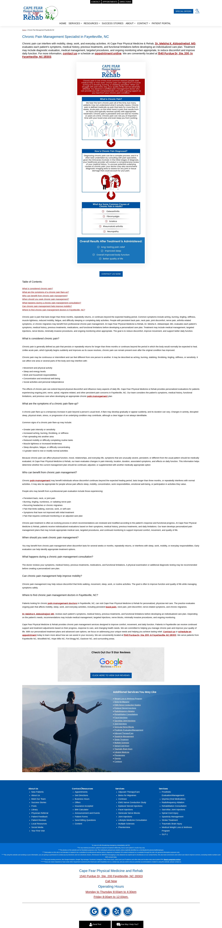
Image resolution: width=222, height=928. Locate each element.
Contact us (169, 631)
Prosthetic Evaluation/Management (128, 730)
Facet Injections (120, 718)
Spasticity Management (124, 736)
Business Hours (82, 799)
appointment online (108, 53)
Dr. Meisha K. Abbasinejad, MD (175, 43)
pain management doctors (62, 603)
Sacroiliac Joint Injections (124, 721)
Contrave (118, 762)
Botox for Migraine (121, 702)
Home (62, 23)
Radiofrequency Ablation (124, 711)
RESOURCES (91, 23)
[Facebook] (105, 912)
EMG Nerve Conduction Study (132, 802)
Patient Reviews (38, 820)
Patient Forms (81, 816)
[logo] (40, 13)
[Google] (94, 912)
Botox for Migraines (127, 795)
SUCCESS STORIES (112, 23)
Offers (77, 802)
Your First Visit (38, 831)
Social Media (37, 827)
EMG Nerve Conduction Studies (127, 705)
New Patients (37, 792)
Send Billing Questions (85, 820)
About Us (35, 795)
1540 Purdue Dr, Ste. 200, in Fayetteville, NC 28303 (150, 635)
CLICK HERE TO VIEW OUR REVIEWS (111, 675)
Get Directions (81, 795)
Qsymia (117, 758)
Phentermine (119, 755)
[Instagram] (128, 912)
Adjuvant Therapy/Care (123, 733)
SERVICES (74, 23)
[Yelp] (116, 912)
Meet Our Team (38, 799)
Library (34, 809)
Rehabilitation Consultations (126, 714)
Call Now (111, 881)
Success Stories (38, 802)
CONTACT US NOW (111, 274)
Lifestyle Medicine (121, 752)
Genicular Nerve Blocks (124, 727)
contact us (70, 53)
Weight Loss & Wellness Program (128, 699)
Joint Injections (120, 724)
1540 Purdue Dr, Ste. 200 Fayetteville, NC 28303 (111, 876)
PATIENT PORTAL (161, 23)
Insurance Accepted (84, 806)
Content (78, 824)
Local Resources (39, 824)
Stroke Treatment (121, 740)
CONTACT (142, 23)
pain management (97, 396)
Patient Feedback (39, 816)
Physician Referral (39, 813)
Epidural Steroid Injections (125, 708)
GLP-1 (165, 834)
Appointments (81, 792)
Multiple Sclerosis (121, 743)
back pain (111, 606)
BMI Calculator (81, 809)
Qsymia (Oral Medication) (173, 799)
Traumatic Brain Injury (123, 749)
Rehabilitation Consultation (174, 806)
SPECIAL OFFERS (183, 11)
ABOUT (130, 23)
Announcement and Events (87, 813)
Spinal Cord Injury (121, 746)
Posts (34, 806)
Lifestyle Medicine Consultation (132, 820)
